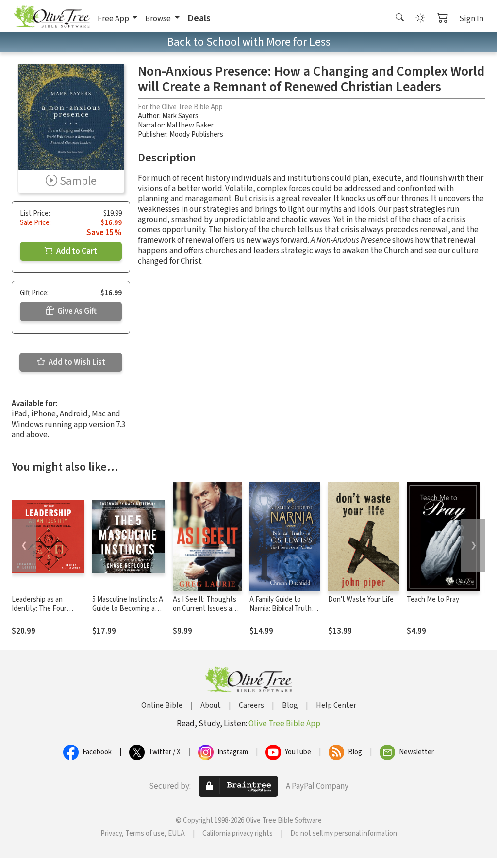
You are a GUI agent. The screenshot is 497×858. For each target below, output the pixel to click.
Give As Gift (76, 311)
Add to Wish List (76, 362)
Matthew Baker (190, 125)
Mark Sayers (180, 116)
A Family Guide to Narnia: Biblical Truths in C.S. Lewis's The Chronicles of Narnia (282, 613)
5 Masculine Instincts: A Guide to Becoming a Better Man (127, 608)
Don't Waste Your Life (361, 599)
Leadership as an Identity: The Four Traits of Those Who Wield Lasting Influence (47, 613)
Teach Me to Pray (433, 599)
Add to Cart (76, 251)
